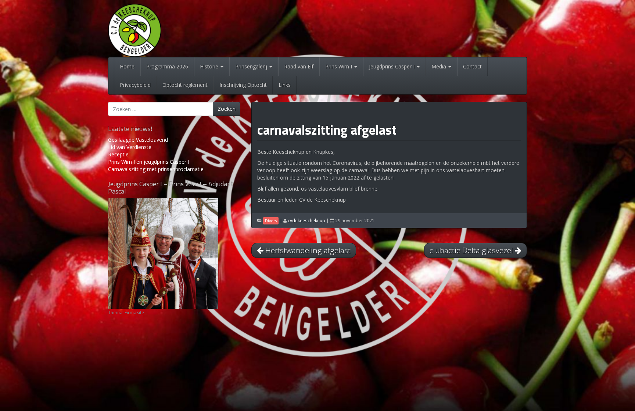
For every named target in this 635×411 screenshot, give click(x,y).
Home (127, 66)
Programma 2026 (167, 66)
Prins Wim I (339, 66)
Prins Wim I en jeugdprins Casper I (148, 161)
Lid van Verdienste (129, 147)
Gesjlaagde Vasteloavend (138, 139)
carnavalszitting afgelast (327, 130)
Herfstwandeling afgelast (307, 250)
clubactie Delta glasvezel (472, 250)
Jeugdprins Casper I (392, 66)
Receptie (118, 154)
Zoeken (227, 108)
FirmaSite (134, 312)
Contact (472, 66)
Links (285, 84)
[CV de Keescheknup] (134, 29)
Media (439, 66)
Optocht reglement (185, 84)
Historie (210, 66)
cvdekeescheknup (306, 220)
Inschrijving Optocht (243, 84)
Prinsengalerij (252, 66)
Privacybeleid (135, 84)
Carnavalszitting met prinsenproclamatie (156, 169)
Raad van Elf (298, 66)
